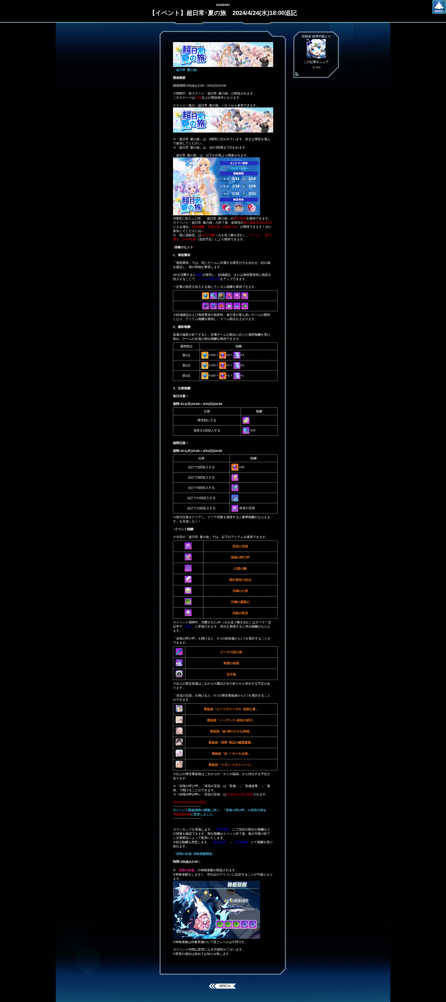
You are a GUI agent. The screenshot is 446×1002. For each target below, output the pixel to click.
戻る (223, 986)
